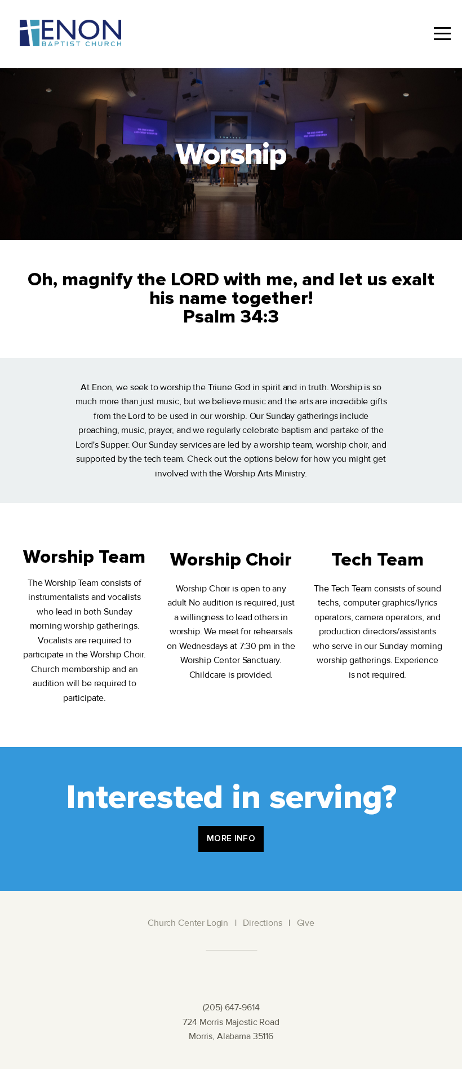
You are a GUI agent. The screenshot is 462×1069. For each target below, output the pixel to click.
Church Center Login (188, 923)
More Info (231, 838)
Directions (262, 923)
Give (305, 923)
